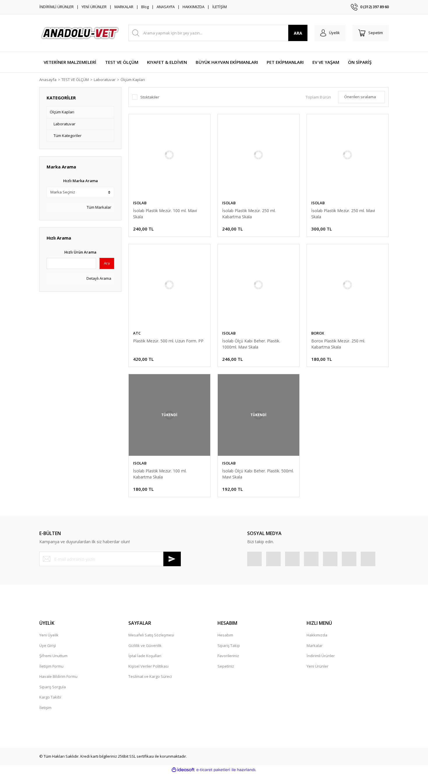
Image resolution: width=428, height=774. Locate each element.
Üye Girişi (47, 645)
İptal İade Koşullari (144, 655)
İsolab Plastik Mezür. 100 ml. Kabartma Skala (160, 474)
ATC (137, 333)
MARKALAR (123, 6)
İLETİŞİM (219, 6)
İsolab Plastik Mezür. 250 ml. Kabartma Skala (249, 213)
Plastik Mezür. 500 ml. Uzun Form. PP (168, 341)
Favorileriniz (228, 655)
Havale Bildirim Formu (58, 676)
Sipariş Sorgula (52, 686)
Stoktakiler (149, 97)
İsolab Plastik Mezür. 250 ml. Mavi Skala (343, 213)
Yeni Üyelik (49, 635)
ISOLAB (139, 202)
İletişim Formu (51, 666)
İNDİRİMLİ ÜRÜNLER (56, 6)
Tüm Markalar (98, 207)
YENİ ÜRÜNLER (94, 6)
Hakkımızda (317, 635)
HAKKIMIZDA (193, 6)
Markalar (315, 645)
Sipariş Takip (228, 645)
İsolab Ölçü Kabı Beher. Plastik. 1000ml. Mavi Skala (251, 344)
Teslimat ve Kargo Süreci (150, 676)
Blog (145, 6)
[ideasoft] (183, 770)
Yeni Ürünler (317, 666)
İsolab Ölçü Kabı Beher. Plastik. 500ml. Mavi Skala (258, 474)
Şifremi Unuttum (53, 655)
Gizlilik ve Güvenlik (145, 645)
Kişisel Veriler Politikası (148, 666)
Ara (107, 263)
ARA (298, 33)
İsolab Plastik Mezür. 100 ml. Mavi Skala (165, 213)
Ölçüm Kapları (133, 79)
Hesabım (225, 635)
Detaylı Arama (98, 278)
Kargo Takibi (50, 697)
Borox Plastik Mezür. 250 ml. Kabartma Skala (338, 344)
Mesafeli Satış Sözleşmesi (151, 635)
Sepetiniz (225, 666)
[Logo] (80, 33)
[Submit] (172, 559)
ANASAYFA (166, 6)
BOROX (317, 333)
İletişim (45, 707)
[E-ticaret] (213, 770)
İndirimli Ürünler (321, 655)
